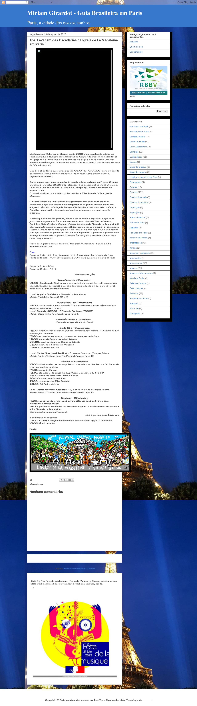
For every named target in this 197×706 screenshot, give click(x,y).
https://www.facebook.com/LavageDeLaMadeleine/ (57, 415)
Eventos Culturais (138, 197)
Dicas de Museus (138, 167)
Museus (133, 268)
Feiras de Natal (137, 222)
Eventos (48, 484)
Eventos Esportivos (139, 202)
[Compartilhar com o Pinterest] (72, 480)
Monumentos (136, 263)
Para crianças (136, 288)
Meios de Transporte (140, 253)
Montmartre (135, 258)
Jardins (133, 248)
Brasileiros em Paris (139, 131)
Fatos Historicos (137, 217)
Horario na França (138, 237)
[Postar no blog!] (63, 480)
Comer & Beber (137, 141)
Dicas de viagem (138, 172)
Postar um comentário (45, 497)
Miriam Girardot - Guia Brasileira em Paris (84, 12)
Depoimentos (136, 52)
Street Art (134, 308)
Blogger (147, 700)
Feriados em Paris (138, 232)
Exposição (135, 212)
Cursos (133, 162)
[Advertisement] (75, 527)
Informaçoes (136, 243)
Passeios (134, 293)
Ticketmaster (36, 263)
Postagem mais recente (45, 558)
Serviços (134, 41)
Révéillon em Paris (139, 298)
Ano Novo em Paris (139, 126)
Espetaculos (135, 182)
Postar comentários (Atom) (79, 568)
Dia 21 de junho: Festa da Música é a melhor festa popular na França (72, 575)
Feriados (134, 227)
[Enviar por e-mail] (60, 480)
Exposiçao (135, 207)
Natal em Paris (137, 278)
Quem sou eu (136, 46)
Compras (134, 152)
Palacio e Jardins (138, 283)
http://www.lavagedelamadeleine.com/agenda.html (64, 429)
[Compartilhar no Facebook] (69, 480)
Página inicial (75, 558)
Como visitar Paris (138, 146)
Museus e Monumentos (141, 273)
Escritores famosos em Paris (143, 177)
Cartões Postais (137, 136)
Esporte (133, 187)
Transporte (135, 313)
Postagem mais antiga (105, 558)
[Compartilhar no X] (66, 480)
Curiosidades (136, 157)
